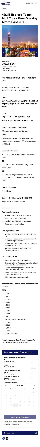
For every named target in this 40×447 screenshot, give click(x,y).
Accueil (4, 9)
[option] (6, 52)
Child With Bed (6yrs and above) (12, 372)
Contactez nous (9, 433)
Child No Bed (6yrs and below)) (11, 377)
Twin (9, 360)
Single (9, 366)
